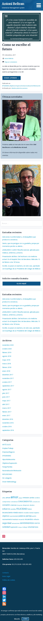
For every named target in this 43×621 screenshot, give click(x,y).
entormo (19, 88)
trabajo (25, 527)
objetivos (5, 516)
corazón (6, 505)
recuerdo (21, 519)
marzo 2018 (6, 364)
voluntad (31, 527)
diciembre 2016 (7, 419)
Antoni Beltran (13, 4)
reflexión (36, 519)
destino (14, 88)
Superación (14, 527)
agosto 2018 (6, 356)
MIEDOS (20, 513)
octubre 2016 (7, 426)
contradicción (36, 501)
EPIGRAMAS (5, 86)
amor (14, 497)
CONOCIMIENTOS (25, 502)
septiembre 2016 (8, 430)
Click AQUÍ (21, 283)
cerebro (37, 498)
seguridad (6, 523)
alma (3, 498)
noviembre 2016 (8, 423)
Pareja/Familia (7, 467)
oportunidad (14, 516)
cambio (31, 498)
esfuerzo (6, 509)
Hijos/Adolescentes (8, 459)
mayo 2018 (6, 360)
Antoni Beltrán (8, 58)
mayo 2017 (6, 401)
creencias (13, 505)
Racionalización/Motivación (31, 86)
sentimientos (27, 523)
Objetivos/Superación (16, 86)
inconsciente (7, 512)
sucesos (24, 88)
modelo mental (29, 513)
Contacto (5, 573)
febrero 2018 (6, 367)
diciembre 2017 (7, 375)
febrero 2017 (6, 412)
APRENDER (25, 498)
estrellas (13, 509)
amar (8, 497)
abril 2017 (5, 404)
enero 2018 (6, 371)
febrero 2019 (6, 352)
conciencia (14, 501)
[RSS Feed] (21, 604)
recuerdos (29, 519)
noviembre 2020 (8, 345)
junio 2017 (6, 397)
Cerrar (25, 618)
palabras (21, 516)
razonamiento (7, 519)
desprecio (26, 505)
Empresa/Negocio (8, 452)
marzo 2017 (6, 408)
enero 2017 (6, 415)
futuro (29, 509)
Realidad (15, 519)
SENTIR (37, 523)
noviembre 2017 (8, 378)
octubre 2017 (7, 382)
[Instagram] (21, 536)
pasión (34, 516)
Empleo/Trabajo (7, 448)
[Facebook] (21, 589)
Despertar (19, 505)
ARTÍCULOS (6, 444)
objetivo (36, 513)
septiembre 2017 (8, 386)
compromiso (6, 501)
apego (20, 498)
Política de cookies (8, 580)
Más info (17, 619)
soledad (6, 527)
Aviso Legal (6, 576)
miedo (15, 513)
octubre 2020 (7, 349)
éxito (36, 527)
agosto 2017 (6, 389)
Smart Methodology (9, 482)
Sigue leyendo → (11, 78)
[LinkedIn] (21, 596)
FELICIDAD (21, 509)
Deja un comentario (11, 62)
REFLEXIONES (7, 474)
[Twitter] (21, 600)
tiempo (20, 527)
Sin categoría (6, 478)
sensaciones (16, 523)
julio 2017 (5, 393)
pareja (28, 516)
